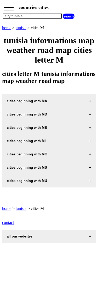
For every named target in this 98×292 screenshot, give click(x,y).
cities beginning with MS (27, 167)
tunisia (21, 28)
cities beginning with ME (27, 128)
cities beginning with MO (27, 154)
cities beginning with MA (27, 101)
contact (8, 222)
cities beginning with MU (27, 181)
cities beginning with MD (27, 114)
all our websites (19, 236)
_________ (9, 6)
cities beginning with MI (26, 141)
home (6, 28)
